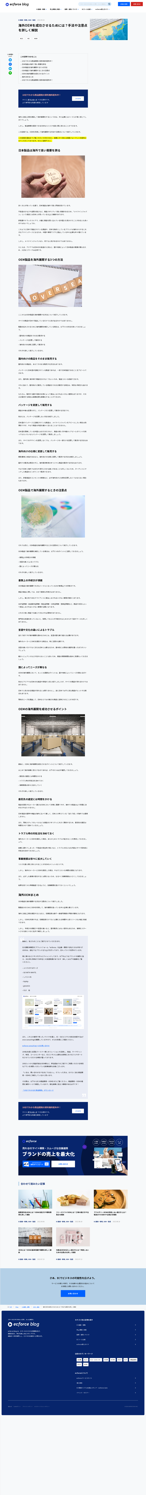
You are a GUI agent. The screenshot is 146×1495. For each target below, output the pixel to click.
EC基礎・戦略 (40, 9)
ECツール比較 (86, 9)
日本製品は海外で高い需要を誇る (34, 64)
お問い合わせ (73, 1293)
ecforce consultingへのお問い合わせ (36, 1045)
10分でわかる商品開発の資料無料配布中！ (37, 61)
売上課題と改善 (55, 9)
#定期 (79, 1360)
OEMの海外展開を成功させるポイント (36, 73)
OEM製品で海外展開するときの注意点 (36, 70)
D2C (22, 38)
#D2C (79, 1364)
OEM (36, 38)
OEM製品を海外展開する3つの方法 (34, 67)
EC (29, 38)
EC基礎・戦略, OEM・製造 (31, 1222)
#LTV (85, 1360)
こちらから (78, 98)
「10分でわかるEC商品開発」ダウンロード (38, 1090)
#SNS (86, 1364)
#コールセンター (95, 1360)
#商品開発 (133, 1360)
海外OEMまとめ (28, 77)
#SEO (119, 1360)
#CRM (113, 1360)
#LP (125, 1360)
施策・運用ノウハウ (71, 9)
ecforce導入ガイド (101, 9)
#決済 (106, 1360)
